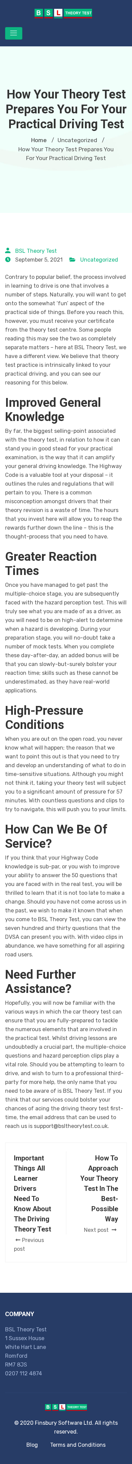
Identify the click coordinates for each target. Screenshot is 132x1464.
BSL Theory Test (36, 251)
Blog (32, 1445)
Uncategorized (99, 260)
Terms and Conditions (78, 1445)
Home (39, 140)
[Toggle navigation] (13, 33)
